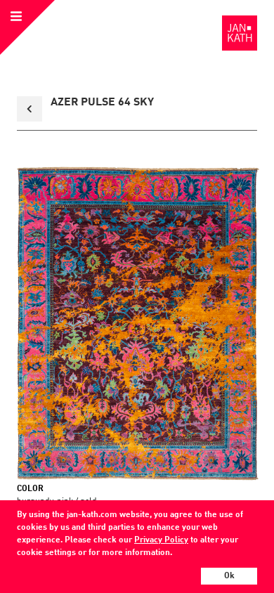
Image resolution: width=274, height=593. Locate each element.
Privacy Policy (161, 540)
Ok (229, 576)
